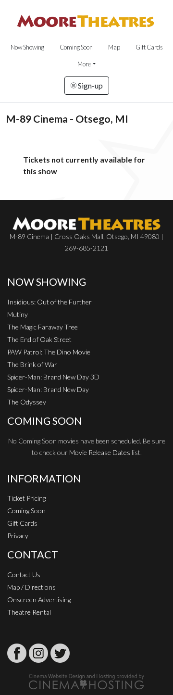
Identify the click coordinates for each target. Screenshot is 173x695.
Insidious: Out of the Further (49, 302)
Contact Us (23, 574)
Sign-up (89, 85)
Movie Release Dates (99, 452)
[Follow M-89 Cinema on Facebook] (16, 653)
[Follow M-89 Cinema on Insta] (38, 653)
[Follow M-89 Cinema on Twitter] (60, 653)
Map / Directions (31, 587)
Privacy (17, 535)
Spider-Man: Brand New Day (48, 389)
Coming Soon (76, 47)
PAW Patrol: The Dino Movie (48, 352)
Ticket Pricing (26, 498)
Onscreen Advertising (39, 599)
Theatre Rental (29, 612)
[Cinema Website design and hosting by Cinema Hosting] (86, 681)
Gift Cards (149, 47)
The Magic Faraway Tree (42, 327)
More (84, 64)
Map (114, 47)
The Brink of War (32, 364)
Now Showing (27, 47)
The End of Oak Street (39, 339)
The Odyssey (26, 402)
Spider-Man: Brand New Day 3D (53, 377)
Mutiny (17, 314)
